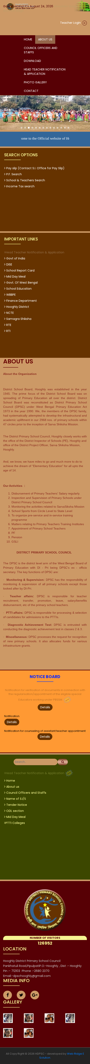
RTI (7, 331)
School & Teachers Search (25, 180)
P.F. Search (13, 174)
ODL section (14, 811)
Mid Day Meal (15, 276)
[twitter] (21, 996)
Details (45, 707)
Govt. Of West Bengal (21, 282)
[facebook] (7, 996)
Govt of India (15, 258)
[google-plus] (34, 996)
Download (32, 61)
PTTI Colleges (15, 823)
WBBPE (10, 295)
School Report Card (20, 270)
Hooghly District (17, 307)
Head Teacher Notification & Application (45, 71)
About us (12, 787)
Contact (31, 91)
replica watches (11, 18)
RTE (8, 325)
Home (28, 39)
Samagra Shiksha (18, 319)
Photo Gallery (35, 82)
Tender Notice (16, 805)
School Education (18, 289)
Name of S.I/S (15, 799)
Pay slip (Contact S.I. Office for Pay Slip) (34, 168)
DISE (8, 264)
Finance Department (21, 301)
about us (45, 39)
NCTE (9, 313)
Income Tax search (20, 186)
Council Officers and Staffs (40, 50)
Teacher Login (71, 23)
